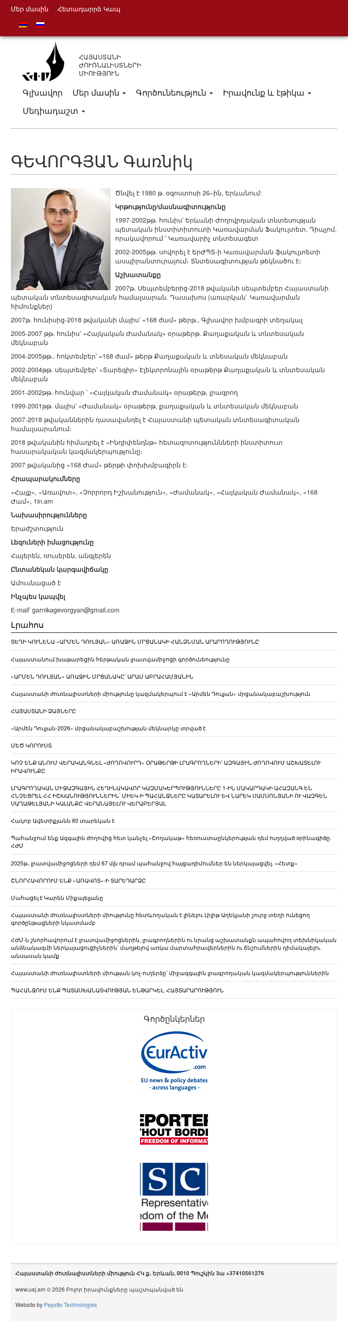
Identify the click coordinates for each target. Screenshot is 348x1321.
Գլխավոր (43, 92)
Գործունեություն (172, 92)
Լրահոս (27, 624)
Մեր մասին (96, 92)
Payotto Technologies (70, 1304)
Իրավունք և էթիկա (265, 92)
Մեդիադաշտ (52, 110)
